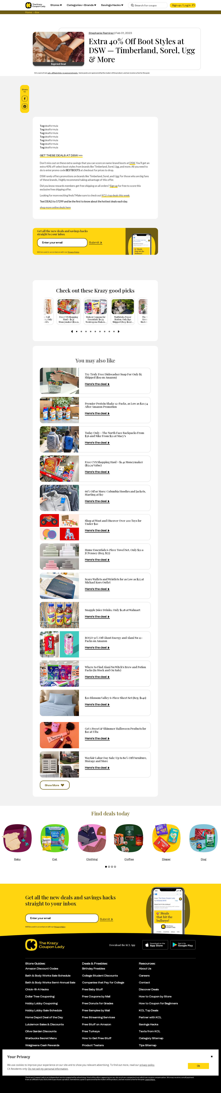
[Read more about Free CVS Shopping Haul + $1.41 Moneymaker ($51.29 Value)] (59, 469)
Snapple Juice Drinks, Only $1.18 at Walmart (112, 610)
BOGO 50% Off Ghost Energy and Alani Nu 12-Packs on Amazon (114, 639)
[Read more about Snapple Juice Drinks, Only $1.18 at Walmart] (59, 615)
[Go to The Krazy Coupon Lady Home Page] (35, 5)
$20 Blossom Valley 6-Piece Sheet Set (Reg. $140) (115, 698)
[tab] (76, 331)
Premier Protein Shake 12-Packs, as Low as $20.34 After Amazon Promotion (116, 405)
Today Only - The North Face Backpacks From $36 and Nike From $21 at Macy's (114, 434)
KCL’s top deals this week (115, 195)
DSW (132, 163)
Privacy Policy (73, 252)
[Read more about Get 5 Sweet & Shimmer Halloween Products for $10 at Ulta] (59, 735)
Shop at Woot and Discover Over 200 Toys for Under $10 (113, 522)
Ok (198, 1066)
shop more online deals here (55, 207)
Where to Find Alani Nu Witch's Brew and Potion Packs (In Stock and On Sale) (115, 668)
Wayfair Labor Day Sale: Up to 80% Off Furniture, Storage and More (116, 759)
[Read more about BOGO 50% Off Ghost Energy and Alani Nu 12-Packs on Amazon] (59, 644)
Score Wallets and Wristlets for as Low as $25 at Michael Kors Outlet (114, 580)
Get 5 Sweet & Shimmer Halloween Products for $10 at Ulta (115, 730)
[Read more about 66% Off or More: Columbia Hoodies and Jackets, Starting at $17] (59, 498)
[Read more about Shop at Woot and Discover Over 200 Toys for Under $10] (59, 527)
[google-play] (183, 944)
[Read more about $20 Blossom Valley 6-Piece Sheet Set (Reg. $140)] (59, 703)
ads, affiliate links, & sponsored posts (63, 73)
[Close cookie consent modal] (212, 1056)
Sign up (114, 185)
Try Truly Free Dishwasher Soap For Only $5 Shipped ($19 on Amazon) (113, 375)
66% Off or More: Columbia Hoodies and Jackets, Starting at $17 (115, 493)
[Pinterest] (25, 106)
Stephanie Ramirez (101, 33)
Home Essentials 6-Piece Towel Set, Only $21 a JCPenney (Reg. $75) (114, 551)
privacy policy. (147, 1065)
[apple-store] (155, 944)
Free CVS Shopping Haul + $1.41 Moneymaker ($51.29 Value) (114, 463)
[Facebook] (25, 99)
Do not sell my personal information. (48, 1068)
